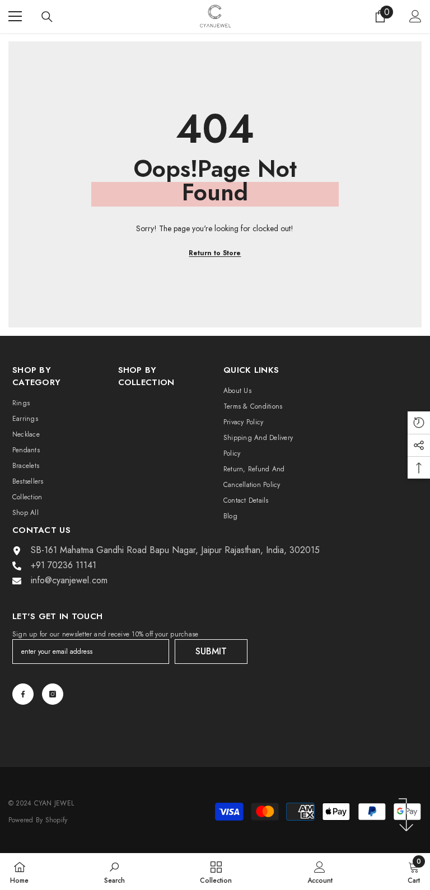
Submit (211, 651)
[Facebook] (23, 694)
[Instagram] (52, 694)
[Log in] (415, 16)
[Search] (47, 17)
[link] (114, 871)
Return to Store (215, 253)
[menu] (15, 16)
